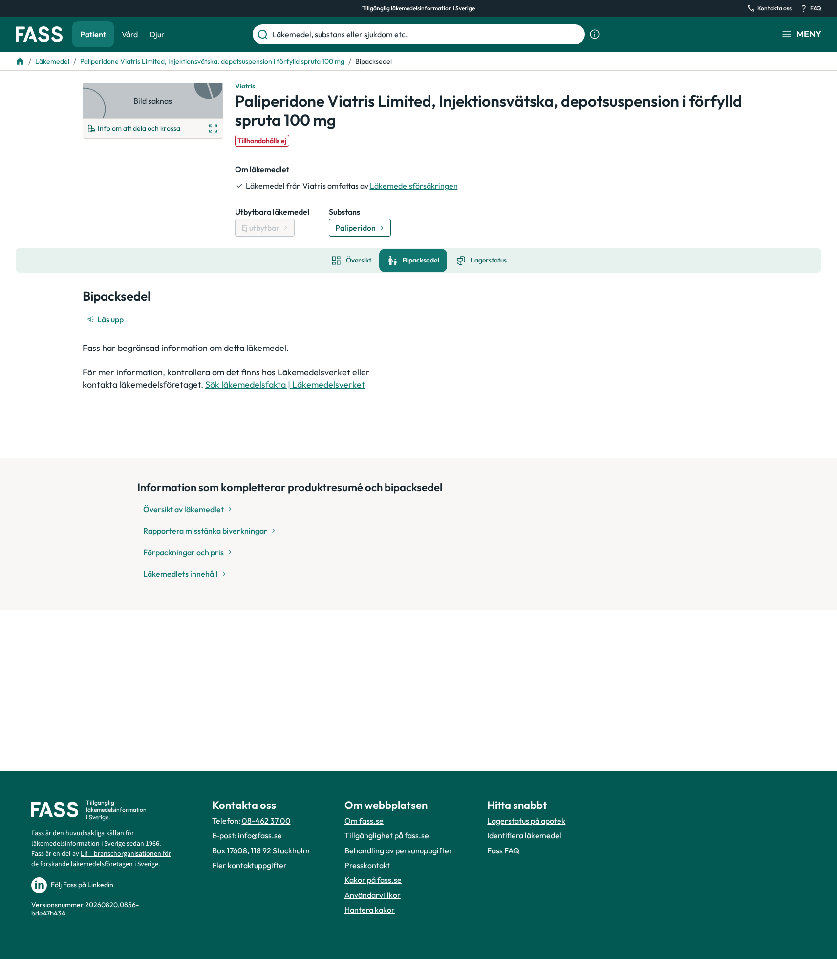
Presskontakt (367, 865)
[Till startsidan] (20, 61)
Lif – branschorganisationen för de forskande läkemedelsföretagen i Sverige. (101, 859)
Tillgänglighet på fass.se (386, 835)
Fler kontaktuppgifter (249, 865)
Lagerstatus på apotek (526, 821)
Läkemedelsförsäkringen (414, 186)
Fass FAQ (503, 850)
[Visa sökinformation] (595, 34)
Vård (130, 34)
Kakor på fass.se (373, 880)
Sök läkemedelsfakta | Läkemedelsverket (285, 384)
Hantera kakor (369, 910)
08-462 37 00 (266, 821)
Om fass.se (364, 821)
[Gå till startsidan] (39, 34)
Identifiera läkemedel (524, 835)
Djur (157, 34)
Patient (93, 34)
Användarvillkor (372, 895)
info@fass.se (260, 835)
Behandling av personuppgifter (398, 850)
